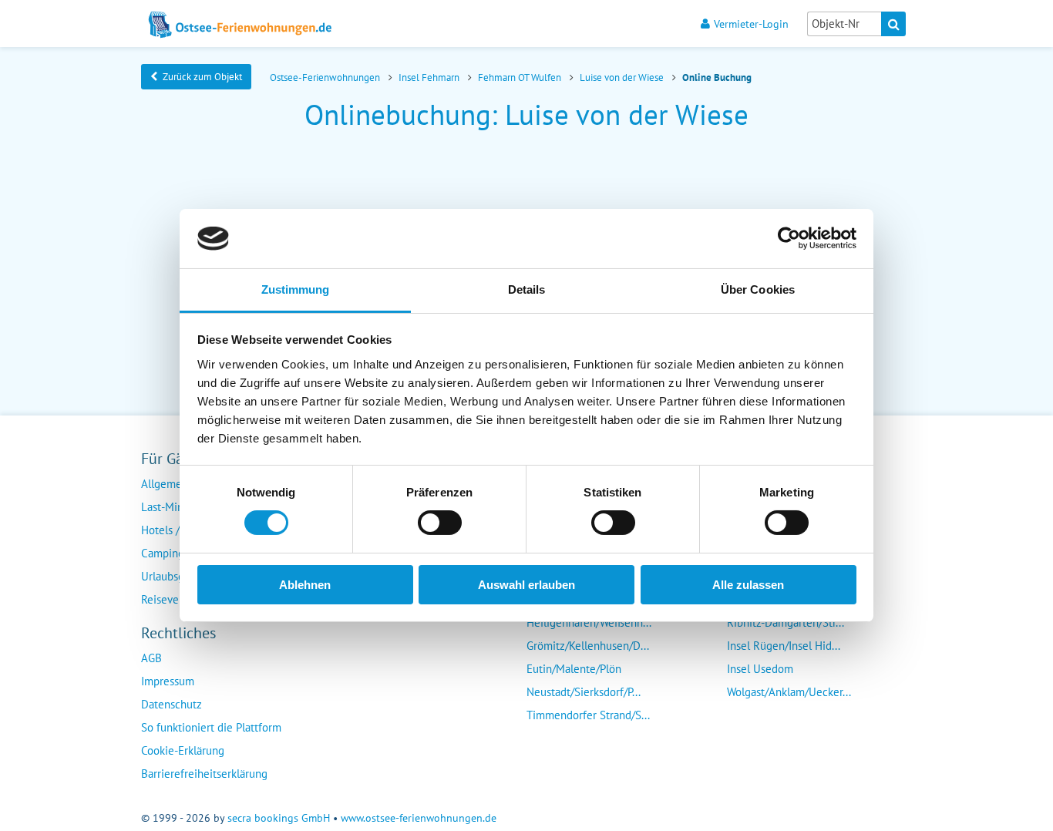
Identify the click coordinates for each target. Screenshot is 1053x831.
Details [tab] (527, 289)
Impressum (167, 681)
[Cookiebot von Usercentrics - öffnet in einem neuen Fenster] (789, 238)
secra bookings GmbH (278, 818)
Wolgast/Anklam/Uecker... (789, 692)
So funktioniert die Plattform (211, 727)
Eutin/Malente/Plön (573, 668)
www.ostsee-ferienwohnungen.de (418, 818)
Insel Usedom (760, 668)
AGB (151, 658)
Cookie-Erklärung (182, 750)
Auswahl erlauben (526, 584)
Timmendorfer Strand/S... (588, 715)
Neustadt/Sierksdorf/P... (583, 692)
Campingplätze (177, 553)
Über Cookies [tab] (758, 289)
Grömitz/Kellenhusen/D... (587, 645)
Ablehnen (305, 584)
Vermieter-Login (751, 23)
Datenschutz (171, 704)
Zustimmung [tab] (295, 289)
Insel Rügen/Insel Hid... (783, 645)
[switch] (440, 522)
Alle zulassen (748, 584)
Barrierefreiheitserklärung (204, 773)
